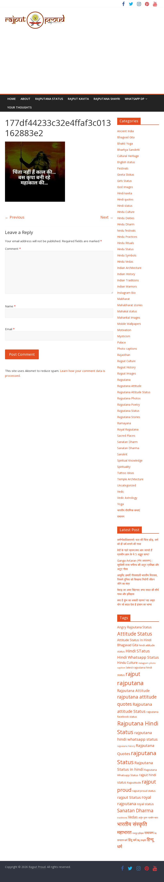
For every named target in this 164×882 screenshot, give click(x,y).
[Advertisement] (82, 64)
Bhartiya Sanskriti (128, 150)
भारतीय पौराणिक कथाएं (128, 510)
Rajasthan (123, 355)
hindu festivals (126, 230)
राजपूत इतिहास (138, 833)
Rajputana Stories (128, 417)
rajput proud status (144, 791)
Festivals (122, 168)
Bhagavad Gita (127, 645)
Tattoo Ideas (125, 473)
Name (10, 306)
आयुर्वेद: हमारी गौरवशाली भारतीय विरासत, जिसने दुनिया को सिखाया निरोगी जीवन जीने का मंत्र (137, 579)
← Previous (14, 217)
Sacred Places (126, 435)
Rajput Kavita (78, 99)
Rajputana (123, 380)
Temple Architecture (130, 479)
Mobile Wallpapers (129, 324)
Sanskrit (122, 454)
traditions (122, 817)
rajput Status (129, 797)
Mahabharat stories (130, 305)
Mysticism (123, 336)
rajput (133, 673)
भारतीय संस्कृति (132, 824)
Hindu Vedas (125, 261)
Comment (13, 249)
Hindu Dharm (125, 224)
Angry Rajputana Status (134, 627)
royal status (145, 804)
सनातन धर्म (122, 840)
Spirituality (123, 467)
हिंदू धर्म (132, 840)
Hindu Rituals (125, 243)
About (25, 99)
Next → (106, 217)
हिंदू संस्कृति (141, 840)
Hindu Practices (127, 237)
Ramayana (124, 423)
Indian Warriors (127, 286)
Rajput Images (126, 373)
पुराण (145, 817)
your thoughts (19, 107)
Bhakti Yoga (125, 143)
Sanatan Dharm (127, 442)
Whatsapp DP (134, 99)
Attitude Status (134, 633)
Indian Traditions (128, 280)
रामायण (120, 516)
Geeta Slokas (125, 174)
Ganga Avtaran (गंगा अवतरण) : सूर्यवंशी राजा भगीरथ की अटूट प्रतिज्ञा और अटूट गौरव (138, 565)
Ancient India (125, 131)
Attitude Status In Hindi (134, 640)
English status (126, 162)
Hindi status (124, 206)
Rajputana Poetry (128, 404)
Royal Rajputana (127, 429)
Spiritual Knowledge (130, 460)
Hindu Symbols (126, 255)
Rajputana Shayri (107, 99)
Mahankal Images (128, 317)
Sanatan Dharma (128, 448)
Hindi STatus (138, 651)
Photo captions (127, 348)
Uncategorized (126, 485)
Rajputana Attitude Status (133, 392)
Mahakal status (127, 311)
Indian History (126, 274)
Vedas (133, 817)
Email (10, 329)
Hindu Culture (126, 212)
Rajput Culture (126, 361)
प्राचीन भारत (153, 817)
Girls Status (124, 181)
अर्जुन (140, 817)
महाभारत (124, 832)
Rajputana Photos (129, 398)
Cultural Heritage (128, 156)
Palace (121, 342)
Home (11, 99)
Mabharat (123, 299)
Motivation (124, 330)
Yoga (120, 504)
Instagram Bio (126, 293)
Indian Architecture (129, 268)
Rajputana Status (49, 99)
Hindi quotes (125, 199)
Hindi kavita (124, 193)
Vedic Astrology (127, 498)
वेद (155, 833)
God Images (125, 187)
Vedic (120, 491)
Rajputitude (134, 782)
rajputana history (126, 746)
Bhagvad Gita (126, 137)
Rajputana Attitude (129, 386)
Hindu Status (125, 249)
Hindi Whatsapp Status (138, 657)
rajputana (130, 683)
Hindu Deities (125, 218)
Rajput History (126, 367)
